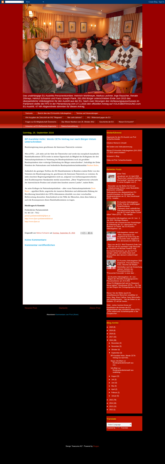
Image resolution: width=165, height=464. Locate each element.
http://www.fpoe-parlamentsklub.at (39, 218)
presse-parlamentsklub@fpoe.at (37, 216)
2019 (111, 330)
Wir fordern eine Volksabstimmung (119, 147)
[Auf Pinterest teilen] (91, 233)
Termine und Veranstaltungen (87, 113)
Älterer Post (95, 308)
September (115, 353)
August (114, 376)
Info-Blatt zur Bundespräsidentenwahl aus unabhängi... (122, 370)
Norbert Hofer (92, 165)
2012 (111, 410)
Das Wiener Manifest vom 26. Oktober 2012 (77, 122)
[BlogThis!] (84, 233)
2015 (111, 400)
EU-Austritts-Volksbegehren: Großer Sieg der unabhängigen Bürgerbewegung (128, 204)
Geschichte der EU (106, 122)
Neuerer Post (31, 308)
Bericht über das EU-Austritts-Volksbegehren (54, 113)
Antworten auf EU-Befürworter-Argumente (40, 126)
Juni (113, 383)
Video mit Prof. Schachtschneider (119, 160)
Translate (124, 428)
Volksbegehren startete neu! (127, 232)
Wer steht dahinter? (74, 117)
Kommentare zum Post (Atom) (67, 314)
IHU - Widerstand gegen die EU (98, 117)
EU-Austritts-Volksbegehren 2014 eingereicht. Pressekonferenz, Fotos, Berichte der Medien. (129, 263)
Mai (113, 386)
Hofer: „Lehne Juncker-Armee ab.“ (119, 305)
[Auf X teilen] (86, 233)
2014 (111, 403)
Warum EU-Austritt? (126, 122)
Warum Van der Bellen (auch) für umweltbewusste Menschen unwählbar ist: (122, 294)
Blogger (96, 446)
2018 (111, 334)
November (115, 346)
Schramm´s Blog (113, 156)
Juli (112, 380)
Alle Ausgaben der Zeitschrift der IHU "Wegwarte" (43, 117)
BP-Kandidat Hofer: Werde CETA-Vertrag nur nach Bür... (123, 357)
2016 (111, 340)
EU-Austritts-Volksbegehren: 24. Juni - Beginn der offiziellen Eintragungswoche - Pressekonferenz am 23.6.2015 (123, 279)
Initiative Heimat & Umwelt (116, 143)
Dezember (115, 343)
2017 (111, 337)
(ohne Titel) (121, 174)
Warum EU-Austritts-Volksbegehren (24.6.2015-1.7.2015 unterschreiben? (124, 152)
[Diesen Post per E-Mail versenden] (81, 233)
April (113, 389)
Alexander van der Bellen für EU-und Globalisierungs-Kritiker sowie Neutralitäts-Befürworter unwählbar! (123, 188)
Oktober (114, 350)
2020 (111, 327)
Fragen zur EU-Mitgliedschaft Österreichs (40, 122)
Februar (114, 392)
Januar (114, 396)
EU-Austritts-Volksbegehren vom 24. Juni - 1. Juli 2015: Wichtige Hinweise (123, 219)
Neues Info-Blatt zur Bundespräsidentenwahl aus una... (122, 363)
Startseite (29, 113)
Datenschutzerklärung (69, 126)
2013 (111, 406)
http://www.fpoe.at (32, 221)
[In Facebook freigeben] (89, 233)
